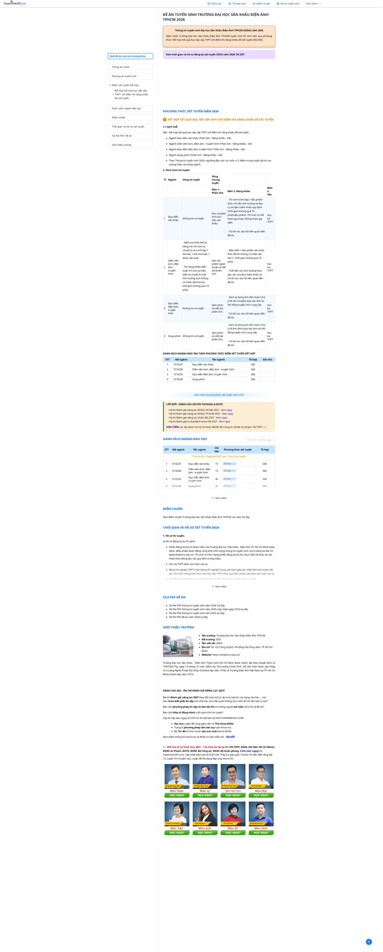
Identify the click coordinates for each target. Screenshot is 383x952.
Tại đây (246, 517)
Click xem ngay (249, 751)
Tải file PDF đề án (122, 135)
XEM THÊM (172, 427)
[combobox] (129, 56)
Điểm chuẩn (118, 117)
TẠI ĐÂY (240, 54)
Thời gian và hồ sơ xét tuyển (128, 126)
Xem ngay (226, 410)
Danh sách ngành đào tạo (126, 108)
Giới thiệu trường (121, 144)
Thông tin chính (120, 67)
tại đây (244, 609)
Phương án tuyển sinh (124, 76)
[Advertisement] (130, 30)
